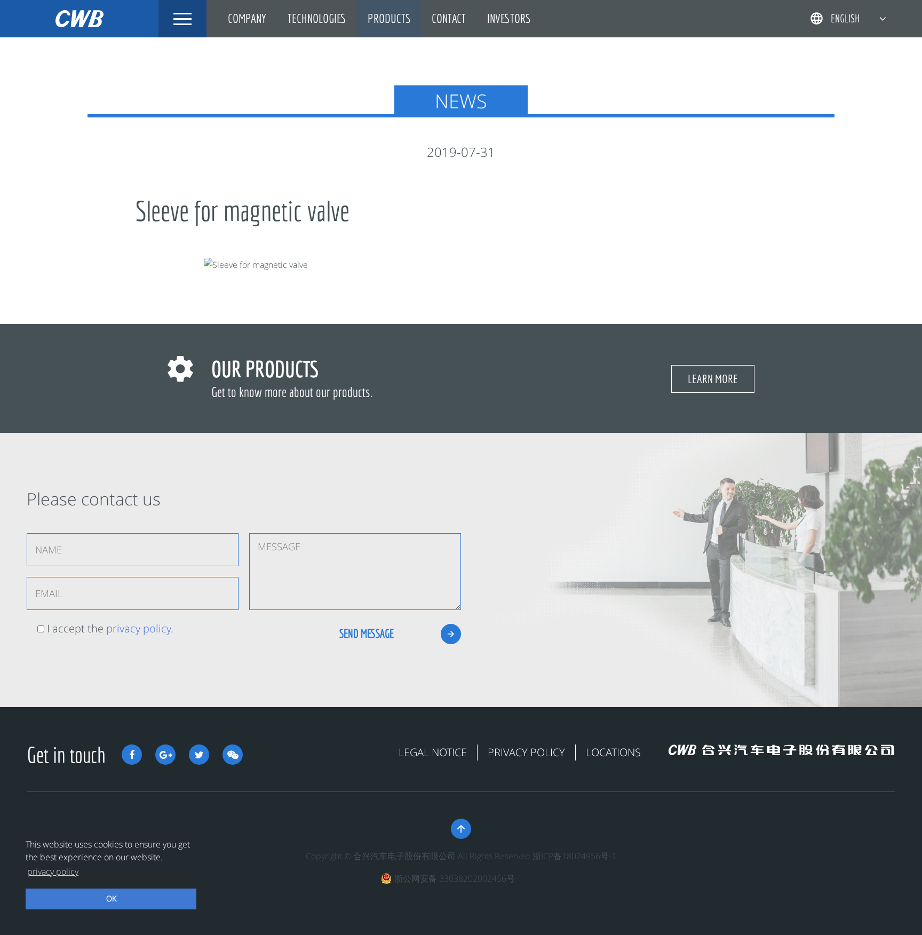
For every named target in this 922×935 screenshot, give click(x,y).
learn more (713, 378)
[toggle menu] (182, 18)
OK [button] (111, 898)
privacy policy (138, 628)
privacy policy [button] (52, 871)
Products (389, 18)
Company (247, 18)
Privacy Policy (526, 752)
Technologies (317, 18)
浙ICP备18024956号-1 (574, 856)
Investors (508, 18)
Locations (613, 752)
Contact (449, 18)
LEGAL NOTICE (433, 752)
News (461, 101)
